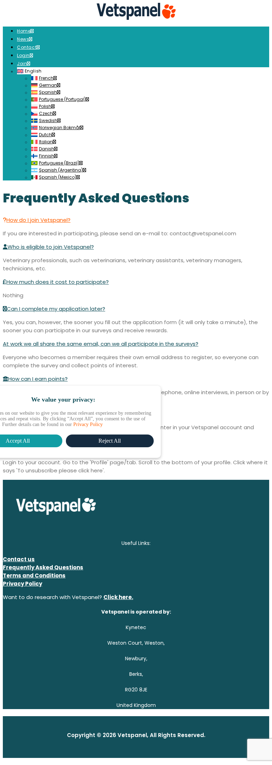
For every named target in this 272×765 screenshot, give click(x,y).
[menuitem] (143, 31)
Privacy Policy (88, 424)
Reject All (109, 441)
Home (23, 31)
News (23, 39)
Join (22, 64)
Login (23, 55)
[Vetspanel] (136, 12)
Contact (26, 47)
